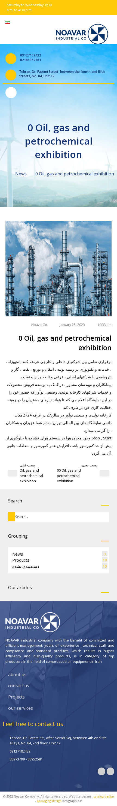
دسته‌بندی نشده (25, 566)
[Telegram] (101, 771)
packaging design (49, 801)
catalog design (103, 796)
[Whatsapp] (110, 771)
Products (20, 560)
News (21, 174)
